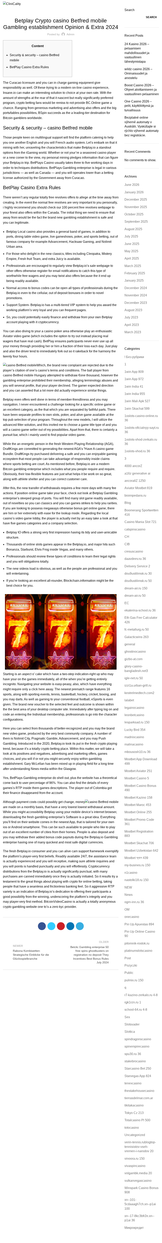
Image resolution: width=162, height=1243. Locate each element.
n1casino (130, 872)
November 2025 (135, 207)
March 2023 (132, 332)
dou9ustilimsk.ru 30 (138, 573)
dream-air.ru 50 (135, 595)
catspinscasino (134, 529)
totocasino (131, 1127)
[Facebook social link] (42, 926)
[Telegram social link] (80, 926)
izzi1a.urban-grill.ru (137, 685)
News (128, 894)
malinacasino (133, 744)
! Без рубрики (134, 357)
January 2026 (134, 192)
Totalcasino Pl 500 (137, 1120)
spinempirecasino (136, 1046)
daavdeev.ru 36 (135, 558)
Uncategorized (61, 10)
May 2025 (131, 251)
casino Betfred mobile (18, 375)
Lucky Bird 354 (134, 729)
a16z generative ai (137, 473)
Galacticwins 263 (136, 637)
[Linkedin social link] (70, 926)
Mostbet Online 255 (138, 812)
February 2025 (134, 273)
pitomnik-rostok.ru (136, 943)
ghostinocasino (135, 651)
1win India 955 (134, 393)
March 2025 (132, 266)
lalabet (129, 700)
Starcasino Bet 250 (137, 1068)
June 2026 (131, 184)
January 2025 (134, 280)
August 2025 (133, 229)
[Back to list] (61, 952)
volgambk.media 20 (138, 1173)
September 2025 (136, 221)
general (129, 644)
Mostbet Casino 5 (136, 778)
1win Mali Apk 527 (137, 401)
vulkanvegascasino (138, 1180)
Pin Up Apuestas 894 (139, 924)
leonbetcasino (134, 715)
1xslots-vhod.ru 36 (137, 451)
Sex (127, 1017)
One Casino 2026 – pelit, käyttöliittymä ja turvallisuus (139, 106)
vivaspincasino (134, 1166)
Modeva (82, 1240)
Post (127, 958)
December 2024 (135, 288)
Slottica (129, 1031)
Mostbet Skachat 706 (139, 843)
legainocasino (134, 707)
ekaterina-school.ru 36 (140, 610)
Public (128, 972)
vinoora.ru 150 (134, 1158)
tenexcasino (132, 1083)
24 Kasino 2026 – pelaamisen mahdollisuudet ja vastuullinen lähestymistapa (136, 52)
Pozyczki (130, 965)
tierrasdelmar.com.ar (138, 1098)
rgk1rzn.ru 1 (132, 1002)
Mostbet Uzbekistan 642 (141, 850)
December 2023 (135, 302)
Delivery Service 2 (137, 566)
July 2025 (131, 236)
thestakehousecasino (139, 1090)
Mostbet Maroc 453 (137, 805)
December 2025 (135, 199)
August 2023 (133, 310)
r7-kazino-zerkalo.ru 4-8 (141, 995)
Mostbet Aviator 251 (138, 771)
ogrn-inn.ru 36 (134, 902)
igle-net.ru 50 (133, 678)
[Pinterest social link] (61, 926)
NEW (128, 887)
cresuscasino (133, 551)
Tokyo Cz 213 (134, 1113)
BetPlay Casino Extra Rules (29, 67)
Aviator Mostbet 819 (138, 488)
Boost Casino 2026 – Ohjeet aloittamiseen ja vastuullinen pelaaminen (141, 90)
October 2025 (133, 214)
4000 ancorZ (133, 466)
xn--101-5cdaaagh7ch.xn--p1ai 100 (140, 1204)
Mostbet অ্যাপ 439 (136, 858)
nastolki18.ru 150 (136, 880)
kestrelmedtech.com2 (139, 693)
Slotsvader (131, 1024)
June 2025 (131, 244)
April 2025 (131, 258)
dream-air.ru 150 (135, 588)
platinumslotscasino (138, 950)
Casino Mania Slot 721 (140, 522)
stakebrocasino (135, 1061)
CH (126, 536)
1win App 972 (134, 379)
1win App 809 (134, 371)
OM (126, 909)
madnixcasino (134, 737)
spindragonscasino (137, 1039)
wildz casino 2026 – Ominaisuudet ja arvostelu (138, 73)
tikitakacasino (134, 1105)
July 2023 (131, 317)
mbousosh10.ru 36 (137, 752)
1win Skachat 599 (137, 408)
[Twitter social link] (51, 926)
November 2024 (135, 295)
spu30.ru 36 (132, 1054)
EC (126, 603)
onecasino (131, 916)
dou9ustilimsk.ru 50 (138, 580)
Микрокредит (134, 1227)
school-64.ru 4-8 (135, 1009)
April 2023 (131, 325)
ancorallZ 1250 (135, 480)
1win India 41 (133, 386)
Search (129, 10)
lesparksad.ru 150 (137, 722)
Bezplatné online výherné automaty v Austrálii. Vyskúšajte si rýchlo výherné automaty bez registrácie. (141, 126)
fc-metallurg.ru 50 (136, 629)
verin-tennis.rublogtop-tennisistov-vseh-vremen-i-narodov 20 (140, 1147)
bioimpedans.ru (135, 495)
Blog (127, 502)
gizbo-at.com (133, 659)
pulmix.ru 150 (133, 980)
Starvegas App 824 (137, 1076)
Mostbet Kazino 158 (138, 797)
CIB (127, 544)
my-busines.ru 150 (137, 865)
